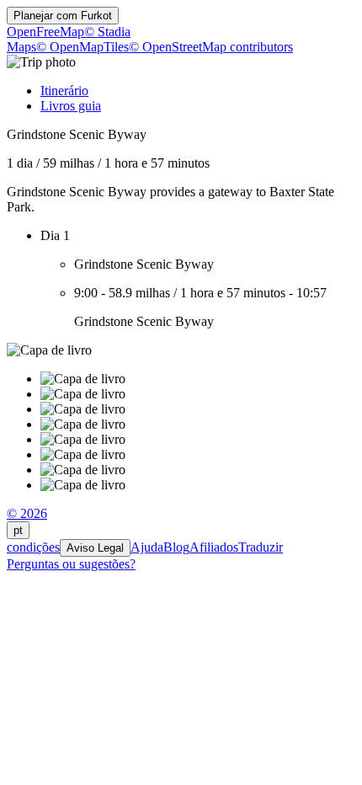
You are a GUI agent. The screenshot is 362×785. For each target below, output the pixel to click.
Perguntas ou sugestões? (71, 564)
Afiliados (213, 547)
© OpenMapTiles (82, 47)
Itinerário (64, 90)
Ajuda (146, 547)
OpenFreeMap (45, 31)
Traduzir (260, 547)
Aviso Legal (95, 548)
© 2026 (27, 513)
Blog (176, 547)
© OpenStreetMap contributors (211, 47)
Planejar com (62, 15)
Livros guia (70, 106)
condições (33, 547)
